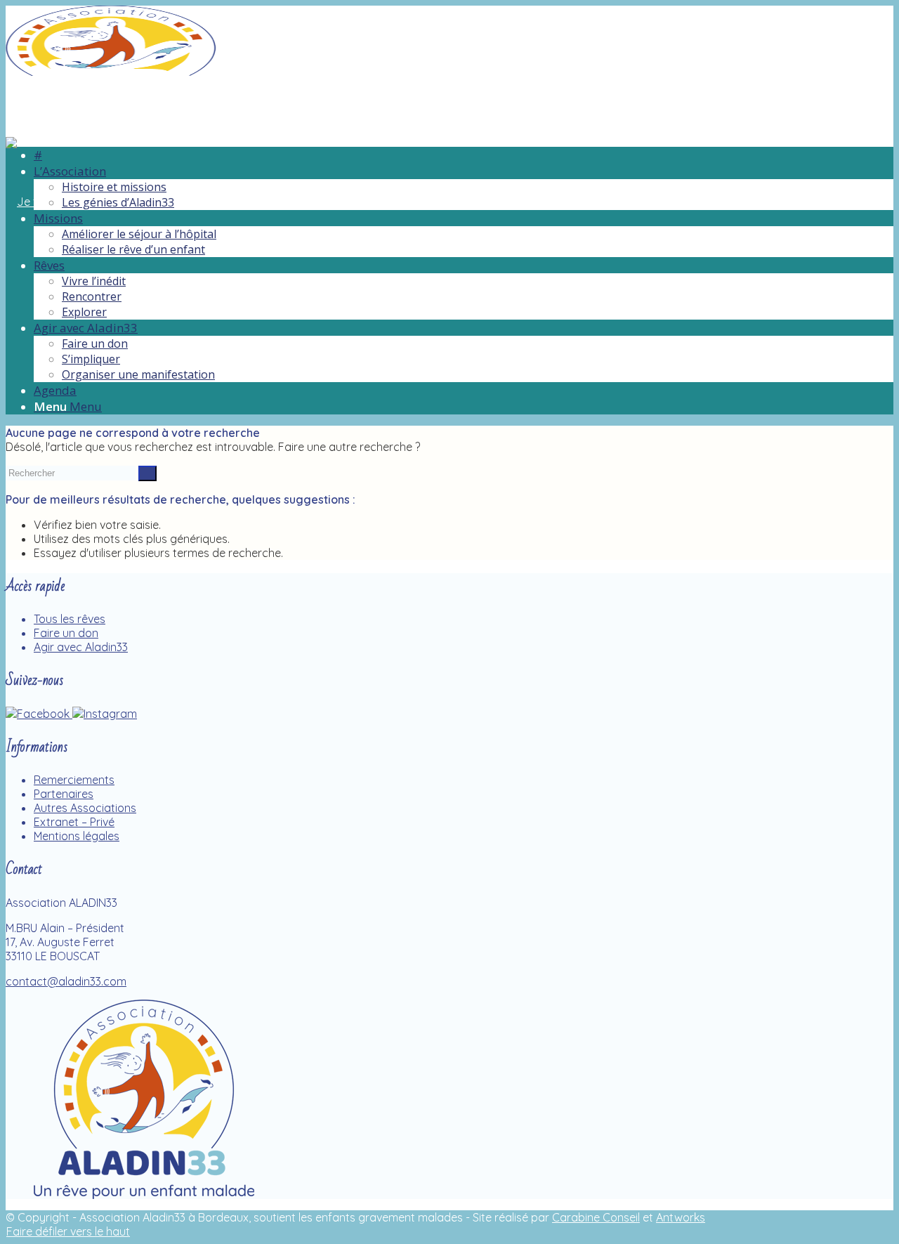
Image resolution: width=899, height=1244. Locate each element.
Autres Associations (85, 808)
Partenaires (63, 794)
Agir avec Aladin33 (81, 647)
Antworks (680, 1217)
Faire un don (66, 633)
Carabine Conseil (596, 1217)
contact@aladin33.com (66, 981)
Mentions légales (76, 836)
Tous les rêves (69, 619)
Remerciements (74, 780)
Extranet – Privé (74, 822)
